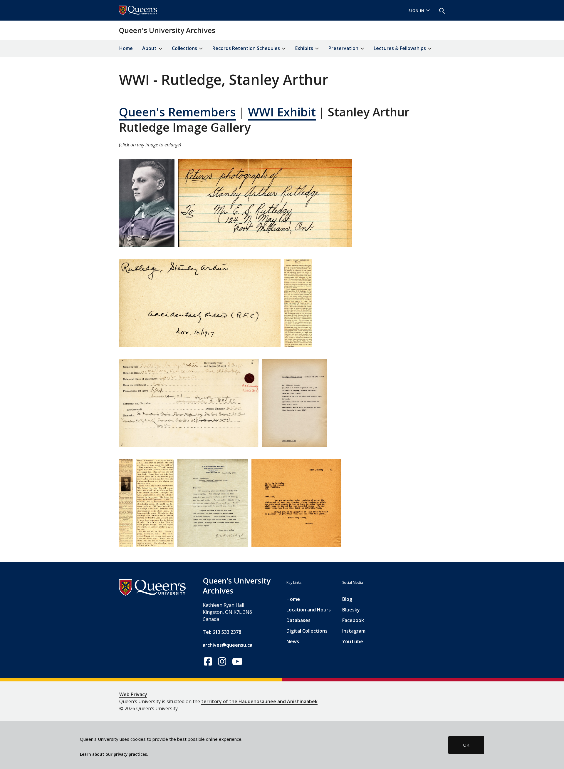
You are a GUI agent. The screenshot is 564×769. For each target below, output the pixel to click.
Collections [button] (185, 48)
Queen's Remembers (177, 112)
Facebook (353, 620)
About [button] (150, 48)
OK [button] (466, 745)
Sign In (416, 10)
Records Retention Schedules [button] (246, 48)
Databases (298, 620)
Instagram (353, 631)
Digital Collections (307, 631)
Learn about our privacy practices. (114, 754)
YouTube (352, 641)
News (292, 641)
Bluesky (351, 609)
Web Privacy (133, 694)
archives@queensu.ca (227, 645)
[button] (439, 10)
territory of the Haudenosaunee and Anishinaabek (259, 701)
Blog (347, 599)
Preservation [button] (344, 48)
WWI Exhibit (282, 112)
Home (126, 48)
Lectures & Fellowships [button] (400, 48)
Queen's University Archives (167, 30)
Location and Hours (308, 609)
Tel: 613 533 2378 (222, 632)
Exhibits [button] (304, 48)
